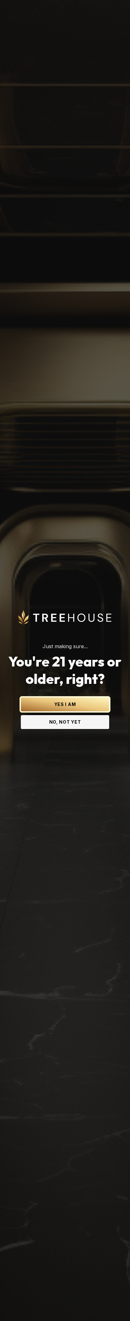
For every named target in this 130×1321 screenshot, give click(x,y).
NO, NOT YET (65, 722)
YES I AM (65, 704)
